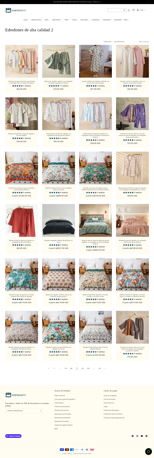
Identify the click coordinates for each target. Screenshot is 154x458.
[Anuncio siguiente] (148, 2)
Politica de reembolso (111, 410)
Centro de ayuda (109, 399)
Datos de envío (109, 403)
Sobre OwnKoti (59, 395)
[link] (77, 368)
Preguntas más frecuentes (113, 414)
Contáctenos (59, 403)
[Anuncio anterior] (6, 2)
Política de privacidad (62, 406)
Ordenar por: (108, 41)
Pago (105, 406)
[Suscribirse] (40, 410)
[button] (117, 10)
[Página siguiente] (105, 368)
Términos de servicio (61, 410)
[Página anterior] (48, 368)
